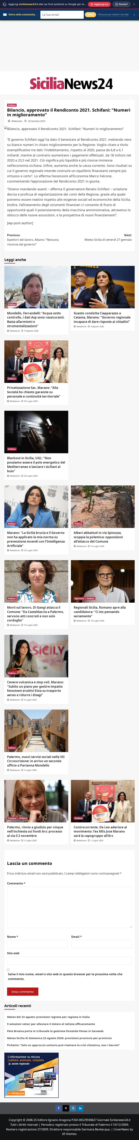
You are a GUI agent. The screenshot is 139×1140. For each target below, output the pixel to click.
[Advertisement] (69, 46)
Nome (12, 937)
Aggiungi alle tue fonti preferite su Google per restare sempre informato (59, 4)
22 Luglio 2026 (31, 550)
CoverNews (121, 1129)
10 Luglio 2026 (97, 546)
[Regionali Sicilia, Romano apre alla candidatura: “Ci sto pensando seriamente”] (103, 581)
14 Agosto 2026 (31, 330)
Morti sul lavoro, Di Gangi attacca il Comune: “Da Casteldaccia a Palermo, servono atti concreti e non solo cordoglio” (35, 613)
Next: (108, 237)
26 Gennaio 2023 (36, 121)
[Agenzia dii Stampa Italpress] (31, 1075)
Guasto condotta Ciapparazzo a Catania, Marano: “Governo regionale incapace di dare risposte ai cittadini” (102, 317)
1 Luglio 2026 (97, 840)
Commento (16, 883)
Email (76, 937)
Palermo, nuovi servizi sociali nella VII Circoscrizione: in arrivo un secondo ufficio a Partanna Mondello (36, 761)
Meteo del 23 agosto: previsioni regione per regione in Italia (48, 1017)
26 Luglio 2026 (31, 475)
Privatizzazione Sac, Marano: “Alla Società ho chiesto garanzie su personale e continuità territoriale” (33, 392)
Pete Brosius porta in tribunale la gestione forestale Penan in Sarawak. (55, 1031)
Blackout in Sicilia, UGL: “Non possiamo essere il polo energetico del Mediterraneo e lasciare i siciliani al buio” (36, 464)
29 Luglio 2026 (31, 401)
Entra (90, 14)
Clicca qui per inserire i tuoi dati (113, 14)
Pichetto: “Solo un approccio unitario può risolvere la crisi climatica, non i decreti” (63, 1045)
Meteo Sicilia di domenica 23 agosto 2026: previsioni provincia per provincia (59, 1038)
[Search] (130, 99)
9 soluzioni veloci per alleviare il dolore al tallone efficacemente (51, 1024)
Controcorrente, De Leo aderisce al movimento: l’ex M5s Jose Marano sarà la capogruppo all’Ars (100, 831)
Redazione (17, 121)
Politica (12, 105)
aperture (79, 598)
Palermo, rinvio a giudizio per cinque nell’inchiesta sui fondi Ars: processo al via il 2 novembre (35, 831)
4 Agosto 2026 (97, 326)
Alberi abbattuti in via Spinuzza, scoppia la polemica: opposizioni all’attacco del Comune (98, 537)
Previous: (33, 239)
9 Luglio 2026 (30, 699)
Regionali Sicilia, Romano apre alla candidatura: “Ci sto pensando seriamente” (100, 611)
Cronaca (12, 818)
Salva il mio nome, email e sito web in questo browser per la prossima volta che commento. (65, 976)
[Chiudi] (134, 4)
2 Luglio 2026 (30, 770)
